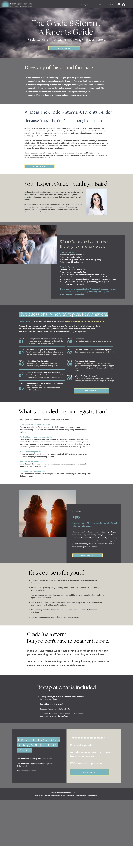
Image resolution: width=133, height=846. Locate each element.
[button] (66, 5)
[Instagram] (119, 5)
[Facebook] (123, 5)
